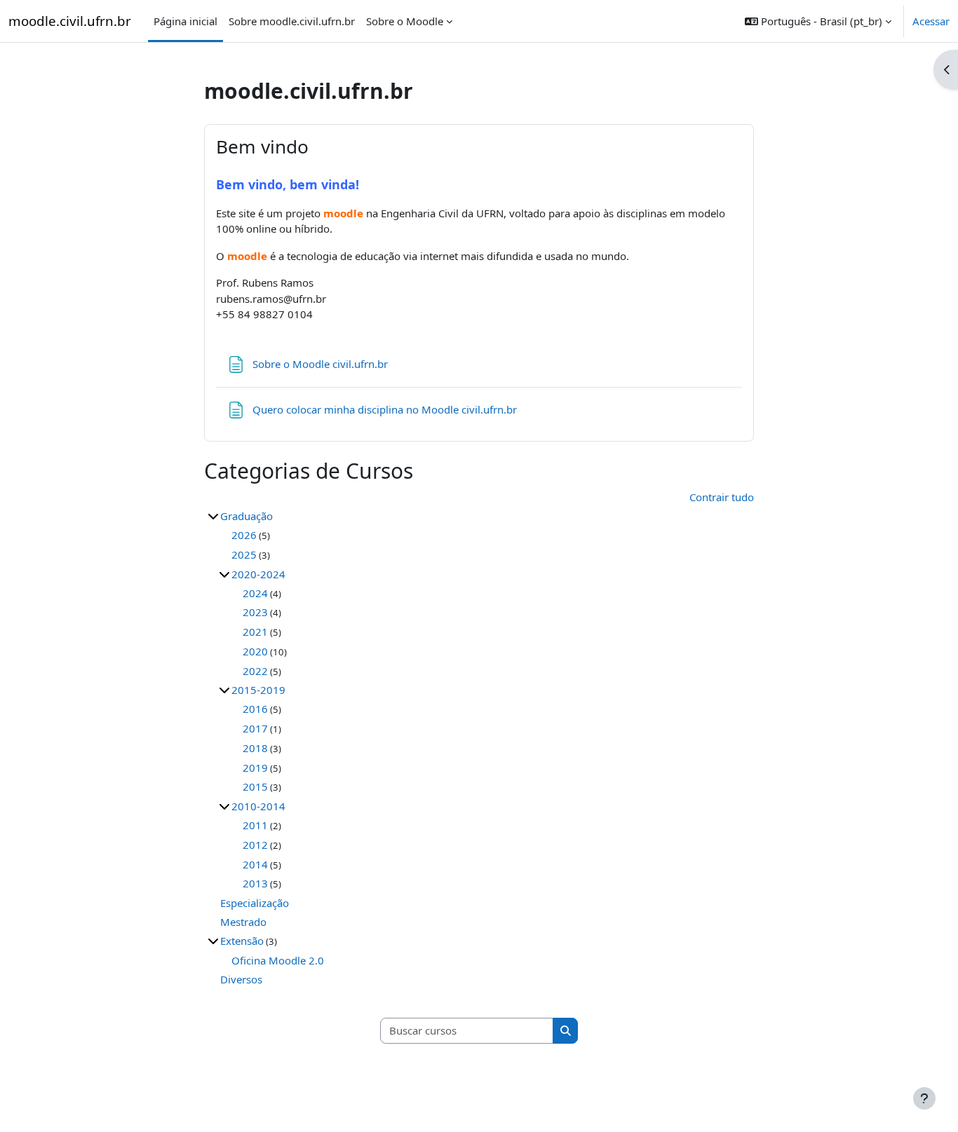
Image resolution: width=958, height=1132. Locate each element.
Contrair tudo (721, 497)
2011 (255, 825)
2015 (255, 786)
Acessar (931, 21)
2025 (244, 554)
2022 (255, 671)
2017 (255, 728)
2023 (255, 612)
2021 (255, 632)
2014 (255, 864)
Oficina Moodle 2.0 (277, 960)
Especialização (254, 903)
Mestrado (243, 922)
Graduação (246, 516)
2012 (255, 845)
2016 (255, 709)
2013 (255, 883)
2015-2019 (258, 690)
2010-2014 (258, 806)
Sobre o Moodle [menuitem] (404, 21)
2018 (255, 748)
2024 (255, 593)
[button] (818, 21)
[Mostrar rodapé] (924, 1098)
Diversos (241, 979)
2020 (255, 651)
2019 (255, 768)
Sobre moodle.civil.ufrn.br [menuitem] (292, 21)
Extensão (242, 941)
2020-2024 (258, 574)
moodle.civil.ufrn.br (69, 20)
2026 (244, 535)
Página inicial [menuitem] (185, 21)
